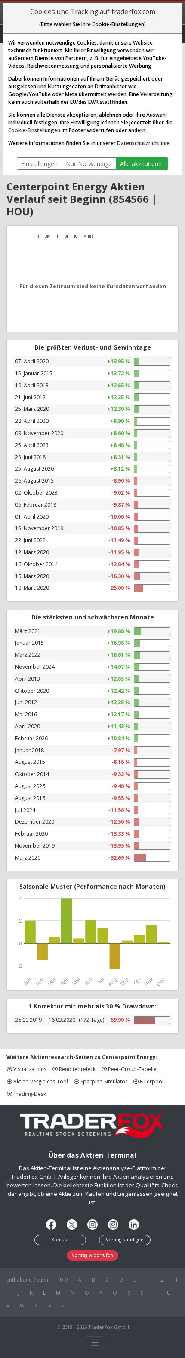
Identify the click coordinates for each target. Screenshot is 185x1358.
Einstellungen (39, 164)
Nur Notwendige (89, 164)
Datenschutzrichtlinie (143, 143)
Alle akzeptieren (142, 164)
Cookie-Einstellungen (34, 130)
